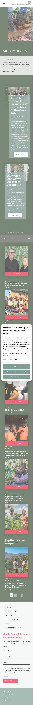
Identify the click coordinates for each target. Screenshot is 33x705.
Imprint (5, 359)
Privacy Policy (13, 359)
